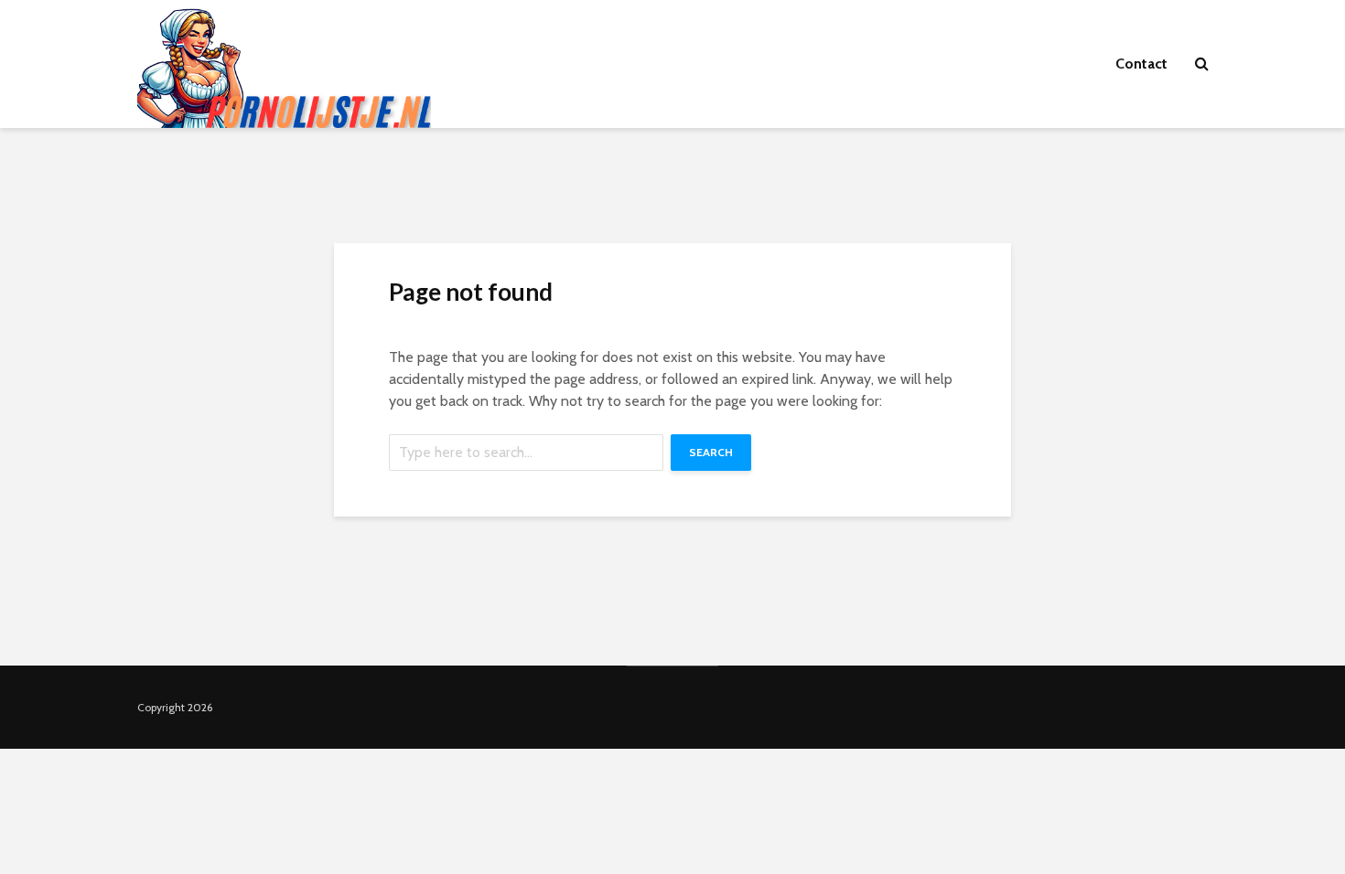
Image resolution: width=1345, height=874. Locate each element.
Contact (1141, 63)
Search (711, 452)
